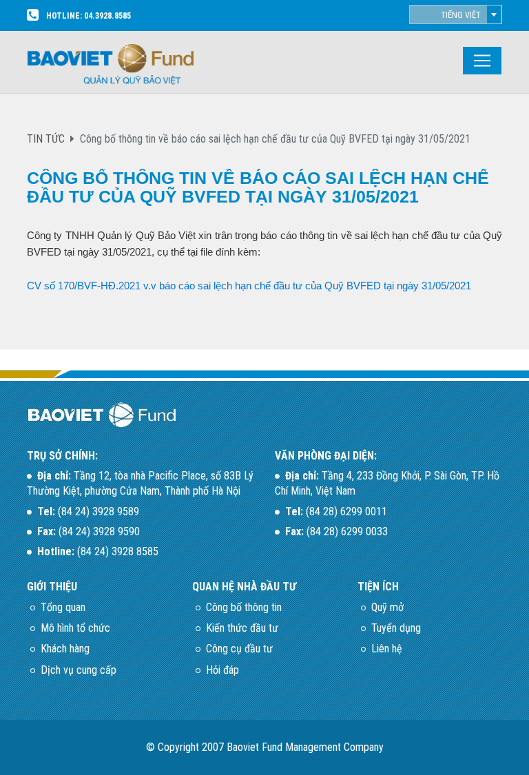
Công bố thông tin (244, 607)
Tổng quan (63, 607)
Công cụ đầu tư (239, 648)
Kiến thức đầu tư (242, 627)
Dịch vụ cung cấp (78, 669)
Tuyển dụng (396, 627)
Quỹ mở (387, 607)
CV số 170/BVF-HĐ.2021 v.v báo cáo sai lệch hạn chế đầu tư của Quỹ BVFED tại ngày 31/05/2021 (249, 285)
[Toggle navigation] (482, 60)
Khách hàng (65, 648)
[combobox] (455, 14)
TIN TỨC (46, 138)
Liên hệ (386, 648)
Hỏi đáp (222, 669)
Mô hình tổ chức (75, 627)
